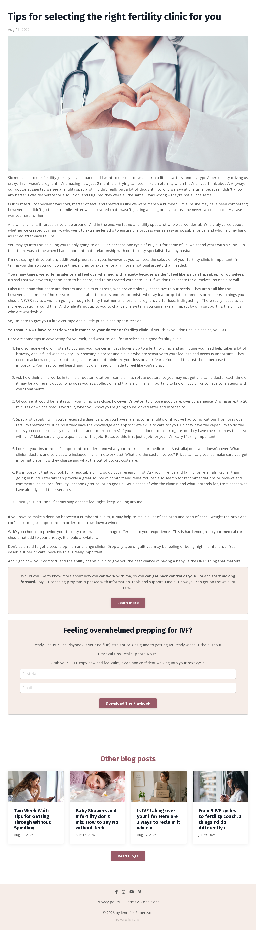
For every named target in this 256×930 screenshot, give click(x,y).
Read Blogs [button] (128, 856)
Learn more (128, 602)
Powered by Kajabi (128, 919)
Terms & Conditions (142, 901)
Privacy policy (108, 901)
